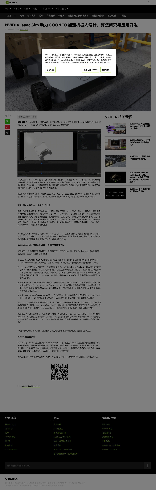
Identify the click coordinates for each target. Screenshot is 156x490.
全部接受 (106, 70)
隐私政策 (84, 62)
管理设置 (50, 70)
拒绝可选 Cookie (90, 70)
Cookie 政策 (85, 60)
